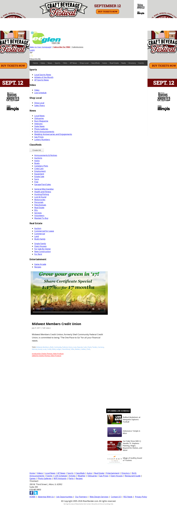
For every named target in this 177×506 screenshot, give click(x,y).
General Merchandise (44, 189)
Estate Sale (39, 176)
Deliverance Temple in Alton (131, 432)
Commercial (39, 233)
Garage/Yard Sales (42, 184)
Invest (40, 349)
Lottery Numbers (42, 139)
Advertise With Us (46, 496)
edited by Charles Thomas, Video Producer (46, 356)
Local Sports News (42, 74)
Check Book (66, 349)
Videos (40, 473)
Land (36, 236)
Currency (101, 347)
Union (70, 347)
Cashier (83, 349)
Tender (94, 347)
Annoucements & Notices (45, 155)
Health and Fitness (42, 191)
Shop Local (84, 63)
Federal (64, 347)
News (50, 63)
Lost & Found (40, 197)
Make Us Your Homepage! (40, 47)
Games (33, 478)
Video (42, 63)
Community (58, 347)
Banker (77, 349)
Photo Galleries (41, 129)
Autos (104, 63)
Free (36, 181)
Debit (54, 349)
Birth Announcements (44, 131)
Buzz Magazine (41, 121)
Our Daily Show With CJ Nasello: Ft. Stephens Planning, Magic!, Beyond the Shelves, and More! (132, 445)
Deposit (79, 347)
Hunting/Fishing (41, 194)
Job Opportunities (64, 496)
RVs (36, 210)
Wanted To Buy (41, 218)
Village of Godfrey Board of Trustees (132, 459)
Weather (81, 475)
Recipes (37, 267)
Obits (65, 63)
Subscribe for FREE (61, 47)
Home (35, 63)
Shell (51, 347)
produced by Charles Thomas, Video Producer (48, 354)
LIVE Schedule (60, 475)
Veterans (38, 123)
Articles (72, 475)
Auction (37, 228)
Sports (57, 63)
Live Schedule (40, 92)
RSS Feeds (127, 496)
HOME (32, 496)
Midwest (39, 347)
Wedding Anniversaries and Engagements (53, 134)
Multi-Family (39, 239)
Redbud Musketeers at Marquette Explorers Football (131, 419)
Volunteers (39, 215)
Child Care (38, 168)
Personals (38, 202)
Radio (123, 63)
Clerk (88, 349)
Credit (49, 349)
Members (46, 347)
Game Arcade (40, 264)
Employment (40, 171)
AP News (73, 63)
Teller (72, 349)
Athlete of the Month (43, 77)
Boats (37, 163)
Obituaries (39, 118)
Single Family (40, 243)
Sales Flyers (39, 105)
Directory (132, 63)
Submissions (77, 47)
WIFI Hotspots (60, 478)
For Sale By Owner (42, 249)
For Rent (38, 254)
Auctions (38, 158)
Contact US (116, 496)
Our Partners (81, 496)
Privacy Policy (141, 496)
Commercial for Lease (44, 231)
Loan (74, 347)
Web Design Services (99, 496)
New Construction (42, 251)
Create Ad (37, 150)
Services (38, 213)
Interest (34, 349)
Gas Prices (39, 137)
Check (89, 347)
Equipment (39, 174)
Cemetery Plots (41, 166)
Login (32, 50)
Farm (36, 179)
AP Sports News (41, 80)
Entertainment (112, 473)
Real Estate (114, 63)
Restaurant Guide (133, 475)
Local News (39, 115)
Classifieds (95, 63)
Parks (71, 478)
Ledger (58, 349)
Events (141, 63)
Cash (85, 347)
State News (39, 126)
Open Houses (40, 246)
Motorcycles (39, 199)
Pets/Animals (40, 205)
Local (44, 349)
